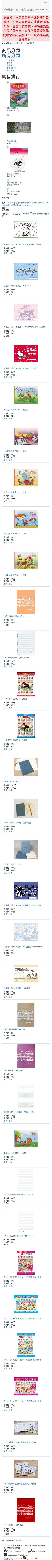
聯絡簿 (9, 62)
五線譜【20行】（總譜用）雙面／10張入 (19, 1112)
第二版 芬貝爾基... (14, 173)
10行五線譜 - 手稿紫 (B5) (14, 1070)
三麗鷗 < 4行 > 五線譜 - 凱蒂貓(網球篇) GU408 (22, 244)
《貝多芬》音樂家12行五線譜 (15, 698)
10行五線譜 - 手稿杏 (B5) (14, 616)
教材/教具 (20, 42)
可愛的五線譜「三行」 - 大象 (15, 492)
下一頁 (20, 1540)
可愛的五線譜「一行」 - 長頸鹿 (16, 409)
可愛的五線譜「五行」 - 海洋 (15, 533)
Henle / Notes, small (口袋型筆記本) (18, 822)
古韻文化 (14, 205)
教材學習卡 (11, 70)
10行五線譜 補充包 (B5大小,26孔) (17, 657)
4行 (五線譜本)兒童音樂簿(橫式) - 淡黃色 (20, 1483)
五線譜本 (30, 42)
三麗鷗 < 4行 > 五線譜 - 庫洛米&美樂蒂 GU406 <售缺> (25, 327)
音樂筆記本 (11, 67)
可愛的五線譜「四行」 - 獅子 (15, 1153)
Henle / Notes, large (12, 781)
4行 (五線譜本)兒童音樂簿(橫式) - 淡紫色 (20, 1442)
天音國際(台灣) (38, 202)
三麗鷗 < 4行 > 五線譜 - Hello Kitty (17, 988)
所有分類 (11, 55)
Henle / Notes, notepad (13, 864)
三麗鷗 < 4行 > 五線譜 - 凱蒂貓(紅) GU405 (20, 368)
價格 (34, 213)
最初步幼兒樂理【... (15, 182)
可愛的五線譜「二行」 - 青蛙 (15, 451)
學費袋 (9, 65)
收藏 (10, 253)
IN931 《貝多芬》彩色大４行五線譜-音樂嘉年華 (22, 1318)
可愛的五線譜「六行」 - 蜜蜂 (15, 575)
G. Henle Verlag (25, 205)
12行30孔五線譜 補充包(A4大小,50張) (19, 1194)
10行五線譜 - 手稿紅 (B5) (14, 1525)
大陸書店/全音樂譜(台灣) (21, 202)
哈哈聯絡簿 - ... (13, 141)
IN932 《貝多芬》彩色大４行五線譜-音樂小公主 (22, 1401)
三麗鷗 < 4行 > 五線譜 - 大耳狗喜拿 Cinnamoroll (23, 946)
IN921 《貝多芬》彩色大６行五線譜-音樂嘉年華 (22, 1359)
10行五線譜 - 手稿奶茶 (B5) (14, 1029)
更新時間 (40, 213)
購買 (5, 253)
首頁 (12, 42)
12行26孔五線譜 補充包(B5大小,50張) (19, 1235)
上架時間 (26, 213)
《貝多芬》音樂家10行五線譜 (15, 740)
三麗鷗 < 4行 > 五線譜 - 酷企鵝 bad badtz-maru (22, 905)
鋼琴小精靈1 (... (13, 108)
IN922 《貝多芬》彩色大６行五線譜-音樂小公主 (22, 1277)
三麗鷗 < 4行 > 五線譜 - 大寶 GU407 (18, 285)
